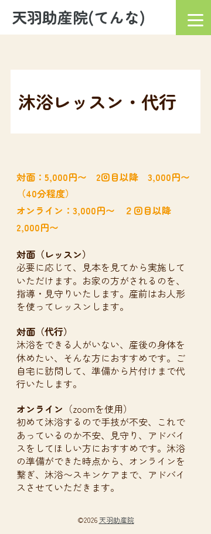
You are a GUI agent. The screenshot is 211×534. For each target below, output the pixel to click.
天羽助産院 (116, 520)
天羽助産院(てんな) (78, 17)
